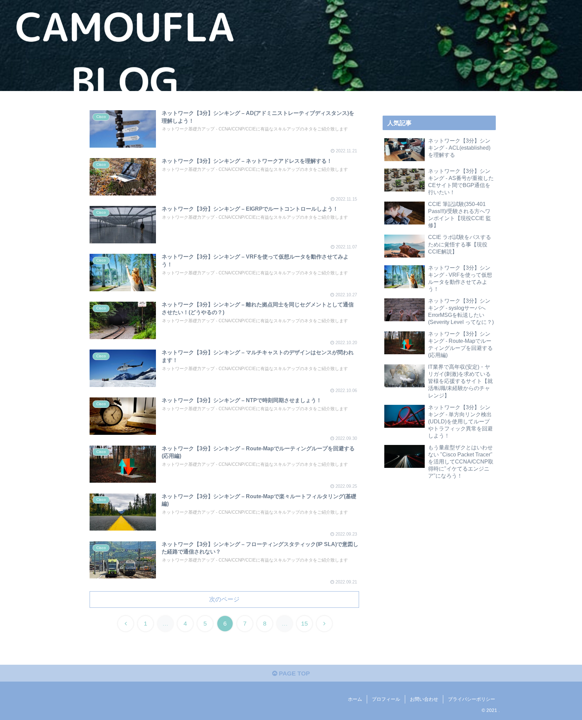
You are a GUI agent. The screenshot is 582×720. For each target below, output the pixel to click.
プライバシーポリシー (471, 699)
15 (304, 623)
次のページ (224, 599)
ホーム (355, 699)
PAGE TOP (293, 673)
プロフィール (386, 699)
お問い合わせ (424, 699)
